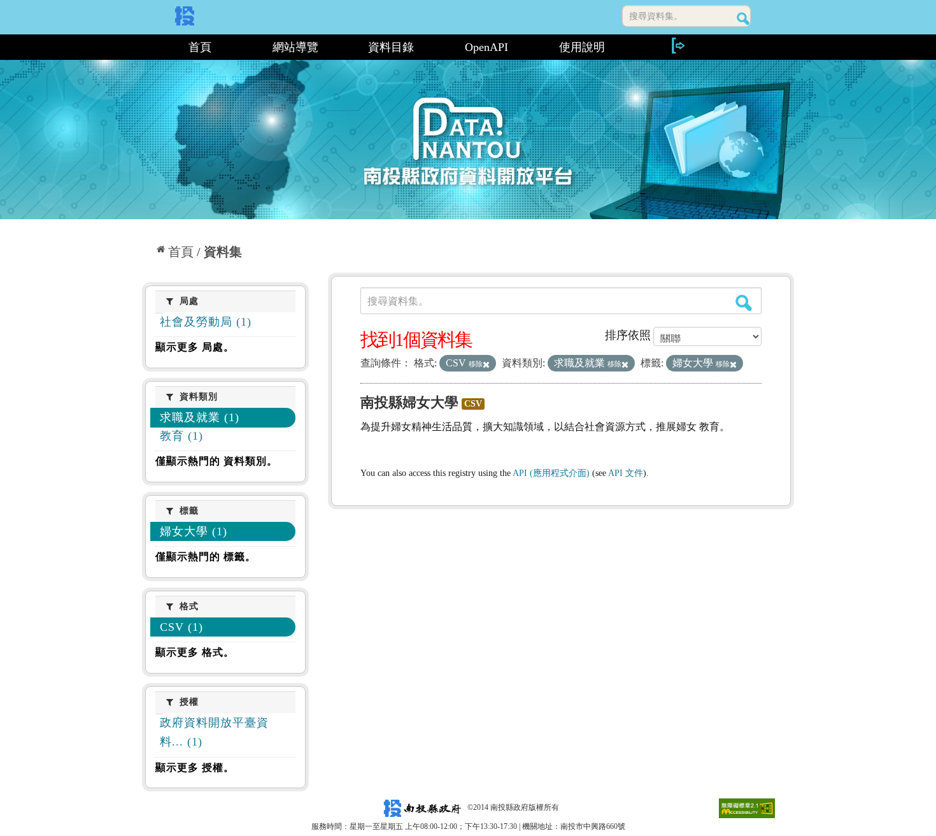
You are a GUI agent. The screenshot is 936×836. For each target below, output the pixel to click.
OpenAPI (486, 47)
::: (147, 47)
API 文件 (625, 473)
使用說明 (582, 47)
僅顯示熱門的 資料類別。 (216, 461)
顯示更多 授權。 (194, 767)
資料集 (223, 252)
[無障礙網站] (747, 807)
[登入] (677, 45)
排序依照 (628, 335)
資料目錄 (391, 47)
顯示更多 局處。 (194, 347)
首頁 (199, 47)
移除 (476, 364)
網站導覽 (295, 47)
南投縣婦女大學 (409, 402)
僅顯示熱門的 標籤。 (205, 556)
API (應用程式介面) (551, 473)
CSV (473, 403)
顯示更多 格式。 (194, 652)
